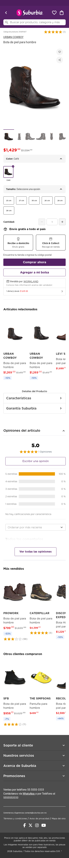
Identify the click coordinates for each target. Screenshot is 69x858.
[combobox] (35, 527)
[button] (53, 32)
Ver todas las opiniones (35, 551)
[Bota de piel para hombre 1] (8, 136)
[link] (14, 348)
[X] (30, 825)
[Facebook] (24, 825)
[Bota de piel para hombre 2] (19, 136)
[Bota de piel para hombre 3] (30, 136)
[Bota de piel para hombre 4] (41, 136)
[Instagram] (37, 825)
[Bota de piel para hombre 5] (51, 136)
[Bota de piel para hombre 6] (62, 136)
